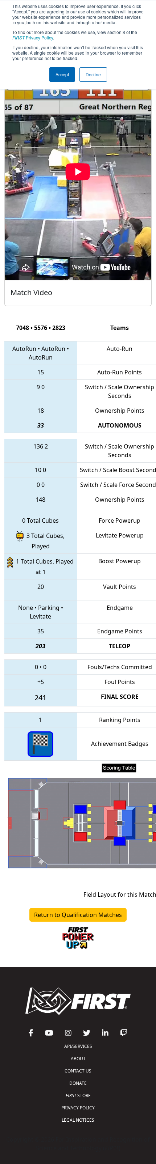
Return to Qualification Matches (78, 915)
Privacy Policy (32, 37)
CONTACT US (78, 1071)
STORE (78, 1095)
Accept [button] (62, 74)
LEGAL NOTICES (78, 1120)
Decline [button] (93, 74)
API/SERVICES (78, 1046)
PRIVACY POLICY (78, 1108)
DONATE (78, 1083)
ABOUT (78, 1058)
